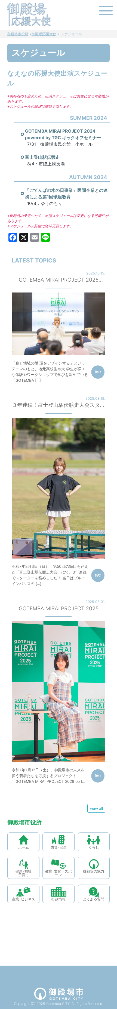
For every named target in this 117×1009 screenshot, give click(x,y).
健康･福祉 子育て (24, 873)
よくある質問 (93, 899)
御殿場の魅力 (93, 871)
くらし (93, 847)
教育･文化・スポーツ (58, 873)
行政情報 (58, 899)
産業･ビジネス (23, 899)
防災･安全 (59, 847)
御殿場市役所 (17, 34)
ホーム (23, 847)
